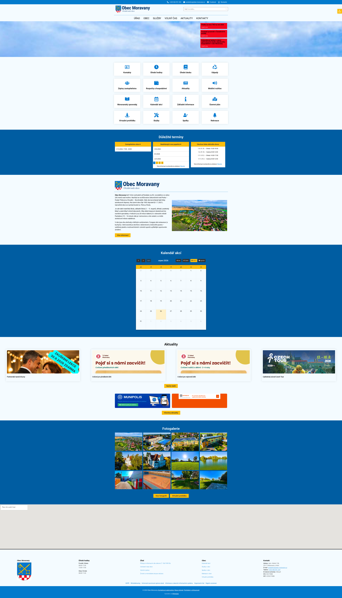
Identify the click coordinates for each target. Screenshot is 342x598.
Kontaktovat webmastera (166, 590)
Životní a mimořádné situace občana (151, 573)
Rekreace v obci (207, 573)
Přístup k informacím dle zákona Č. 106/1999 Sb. (155, 563)
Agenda (202, 260)
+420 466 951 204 (274, 570)
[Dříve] (138, 260)
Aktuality (187, 18)
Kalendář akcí (206, 563)
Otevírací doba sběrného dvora (208, 144)
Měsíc (194, 260)
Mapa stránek (178, 590)
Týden (186, 260)
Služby (157, 18)
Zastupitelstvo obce (132, 144)
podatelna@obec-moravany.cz (277, 567)
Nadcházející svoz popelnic (170, 144)
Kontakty (202, 18)
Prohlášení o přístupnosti (191, 590)
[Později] (143, 260)
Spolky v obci (206, 570)
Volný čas (171, 18)
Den (179, 260)
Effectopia (176, 594)
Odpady (182, 166)
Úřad (137, 18)
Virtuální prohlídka (207, 577)
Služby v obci (206, 567)
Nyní (148, 260)
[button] (339, 11)
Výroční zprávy (144, 570)
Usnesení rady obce (146, 567)
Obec (146, 18)
